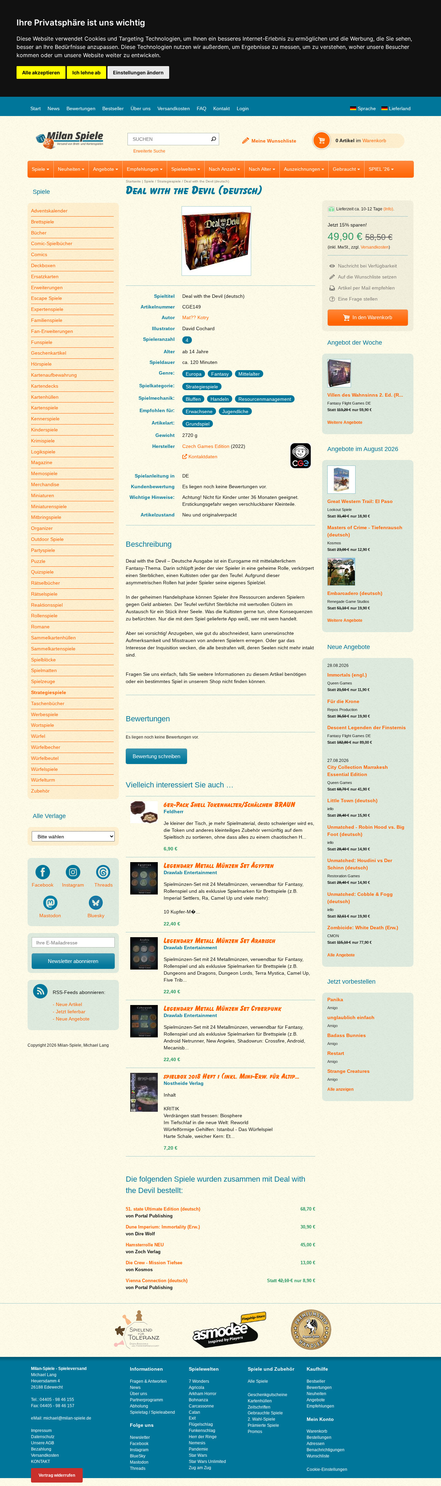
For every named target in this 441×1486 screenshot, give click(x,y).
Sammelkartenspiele (53, 648)
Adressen (316, 1443)
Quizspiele (42, 572)
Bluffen (193, 399)
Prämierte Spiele (263, 1425)
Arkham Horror (202, 1393)
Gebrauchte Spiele (265, 1413)
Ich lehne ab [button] (86, 72)
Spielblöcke (43, 659)
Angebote (103, 169)
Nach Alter (260, 169)
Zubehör (40, 791)
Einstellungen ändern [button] (138, 72)
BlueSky (137, 1456)
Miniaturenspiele (49, 506)
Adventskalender (49, 210)
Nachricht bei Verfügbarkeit (367, 266)
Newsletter (140, 1437)
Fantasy (220, 374)
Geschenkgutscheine (267, 1394)
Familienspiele (46, 320)
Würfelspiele (44, 769)
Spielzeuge (43, 681)
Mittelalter (249, 374)
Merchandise (45, 484)
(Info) (388, 209)
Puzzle (38, 561)
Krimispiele (43, 440)
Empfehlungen (142, 169)
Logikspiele (43, 451)
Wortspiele (42, 725)
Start (35, 108)
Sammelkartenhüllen (53, 637)
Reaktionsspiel (47, 605)
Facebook (42, 885)
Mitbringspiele (46, 517)
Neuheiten (69, 169)
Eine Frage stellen (358, 299)
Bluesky (96, 915)
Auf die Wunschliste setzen (367, 277)
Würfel (38, 736)
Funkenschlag (202, 1430)
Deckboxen (43, 265)
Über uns (141, 108)
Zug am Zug (200, 1467)
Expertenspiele (47, 309)
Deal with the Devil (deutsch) (206, 181)
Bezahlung (41, 1449)
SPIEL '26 (379, 169)
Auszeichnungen (302, 169)
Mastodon (50, 915)
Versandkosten (173, 108)
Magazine (41, 462)
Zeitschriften (259, 1407)
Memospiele (44, 473)
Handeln (220, 399)
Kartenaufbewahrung (54, 375)
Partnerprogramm (146, 1400)
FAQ (201, 108)
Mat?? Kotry (195, 317)
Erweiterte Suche (149, 151)
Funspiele (41, 342)
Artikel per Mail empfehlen (366, 288)
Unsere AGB (42, 1443)
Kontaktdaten (202, 456)
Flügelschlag (201, 1424)
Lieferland (399, 108)
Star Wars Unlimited (207, 1461)
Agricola (196, 1387)
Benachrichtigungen (326, 1449)
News (54, 108)
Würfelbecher (45, 747)
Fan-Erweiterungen (52, 331)
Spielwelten (183, 169)
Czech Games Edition (205, 446)
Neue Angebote (73, 1019)
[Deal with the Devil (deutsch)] (216, 276)
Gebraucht (344, 169)
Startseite (133, 181)
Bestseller (113, 108)
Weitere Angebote (344, 422)
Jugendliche (235, 411)
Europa (194, 374)
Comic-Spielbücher (51, 243)
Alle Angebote (341, 955)
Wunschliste (318, 1456)
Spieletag (139, 1412)
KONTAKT (40, 1461)
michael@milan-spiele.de (67, 1418)
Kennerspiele (45, 418)
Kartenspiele (44, 407)
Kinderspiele (44, 429)
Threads (103, 885)
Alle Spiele (258, 1381)
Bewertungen (80, 108)
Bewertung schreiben (156, 756)
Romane (40, 626)
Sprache (366, 108)
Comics (39, 254)
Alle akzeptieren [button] (41, 72)
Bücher (39, 233)
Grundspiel (197, 424)
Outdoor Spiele (47, 539)
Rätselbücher (45, 583)
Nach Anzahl (222, 169)
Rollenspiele (44, 615)
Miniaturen (42, 495)
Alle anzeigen (340, 1089)
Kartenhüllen (45, 397)
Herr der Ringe (203, 1436)
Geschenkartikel (48, 353)
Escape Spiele (46, 298)
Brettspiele (42, 221)
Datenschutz (42, 1436)
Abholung (139, 1406)
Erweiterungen (47, 287)
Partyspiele (43, 550)
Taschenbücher (47, 703)
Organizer (42, 528)
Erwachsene (199, 411)
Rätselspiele (44, 594)
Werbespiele (44, 714)
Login (243, 108)
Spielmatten (44, 670)
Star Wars (198, 1455)
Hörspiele (41, 364)
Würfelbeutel (45, 758)
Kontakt (221, 108)
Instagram (73, 885)
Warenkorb (317, 1431)
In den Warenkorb (372, 317)
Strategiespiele (169, 181)
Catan (194, 1412)
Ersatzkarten (45, 276)
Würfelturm (43, 780)
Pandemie (198, 1449)
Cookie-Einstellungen (327, 1469)
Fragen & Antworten (148, 1381)
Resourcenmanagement (264, 399)
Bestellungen (319, 1437)
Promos (255, 1431)
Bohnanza (198, 1400)
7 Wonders (199, 1381)
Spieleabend (163, 1412)
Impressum (41, 1430)
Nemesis (197, 1443)
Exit (192, 1418)
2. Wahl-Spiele (261, 1419)
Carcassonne (201, 1406)
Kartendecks (44, 386)
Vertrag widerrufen (57, 1475)
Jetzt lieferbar (70, 1011)
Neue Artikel (69, 1004)
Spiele (38, 169)
